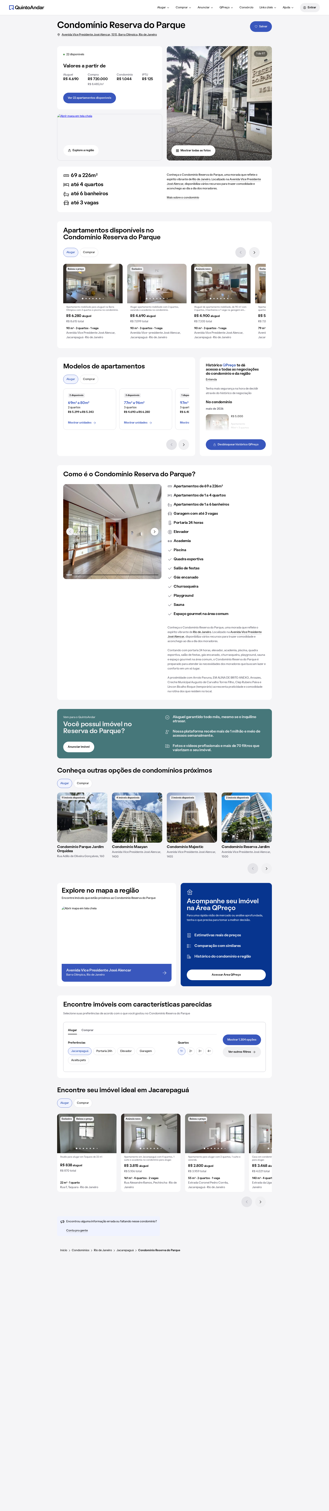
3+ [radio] (200, 1051)
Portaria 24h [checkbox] (104, 1051)
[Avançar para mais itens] (154, 531)
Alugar (161, 7)
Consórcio (246, 7)
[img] (82, 818)
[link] (242, 1039)
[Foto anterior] (70, 283)
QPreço (225, 7)
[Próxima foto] (116, 283)
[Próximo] (254, 252)
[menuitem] (163, 7)
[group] (93, 303)
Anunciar (204, 7)
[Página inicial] (26, 7)
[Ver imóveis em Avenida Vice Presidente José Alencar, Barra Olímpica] (74, 116)
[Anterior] (240, 252)
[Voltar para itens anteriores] (70, 531)
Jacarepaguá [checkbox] (79, 1051)
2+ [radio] (190, 1051)
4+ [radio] (209, 1051)
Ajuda (286, 7)
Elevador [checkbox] (126, 1051)
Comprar (182, 7)
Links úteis (266, 7)
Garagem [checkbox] (146, 1051)
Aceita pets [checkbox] (78, 1060)
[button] (93, 303)
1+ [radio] (181, 1051)
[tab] (72, 1030)
